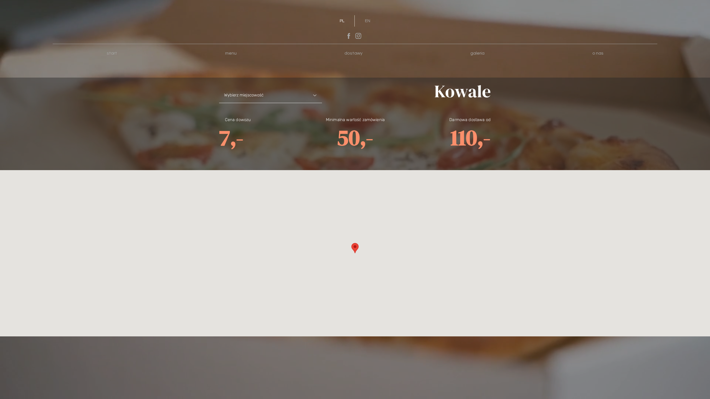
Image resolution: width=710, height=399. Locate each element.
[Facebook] (348, 35)
